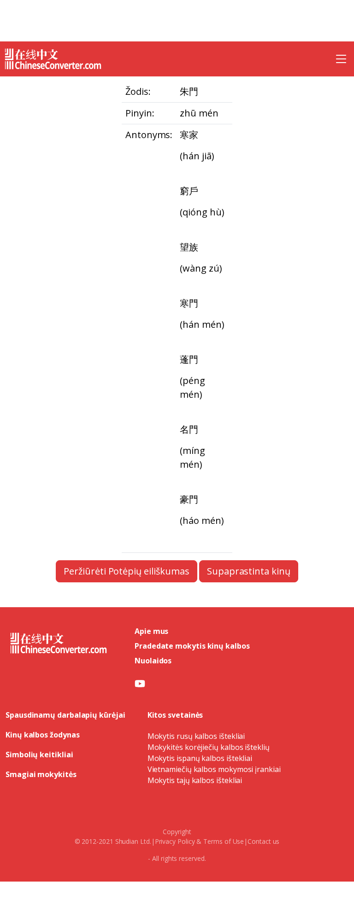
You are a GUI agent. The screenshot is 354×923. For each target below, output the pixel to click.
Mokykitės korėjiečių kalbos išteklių (209, 747)
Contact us (263, 841)
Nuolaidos (153, 661)
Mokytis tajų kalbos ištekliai (195, 780)
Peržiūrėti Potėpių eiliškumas (126, 571)
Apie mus (151, 631)
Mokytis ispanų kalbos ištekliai (200, 758)
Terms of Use (223, 841)
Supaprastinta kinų (248, 571)
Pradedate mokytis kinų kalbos (192, 646)
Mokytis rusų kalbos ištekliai (196, 736)
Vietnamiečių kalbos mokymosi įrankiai (214, 769)
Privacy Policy (175, 841)
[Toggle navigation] (341, 59)
